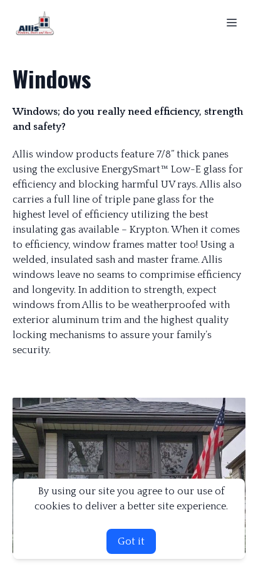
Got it (131, 541)
